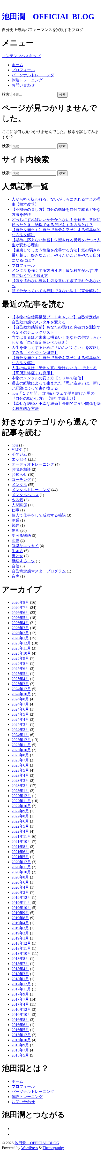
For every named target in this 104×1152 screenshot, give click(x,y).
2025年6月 (20, 668)
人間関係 (19, 505)
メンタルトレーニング (31, 490)
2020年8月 (20, 877)
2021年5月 (20, 857)
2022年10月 (21, 806)
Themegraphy (53, 1148)
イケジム (19, 454)
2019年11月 (21, 903)
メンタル (19, 485)
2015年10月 (21, 1040)
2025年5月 (20, 674)
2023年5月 (20, 770)
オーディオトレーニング (33, 464)
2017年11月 (21, 989)
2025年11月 (21, 648)
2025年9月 (20, 658)
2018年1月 (20, 979)
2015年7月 (20, 1050)
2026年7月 (20, 607)
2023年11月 (21, 745)
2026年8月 (20, 602)
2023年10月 (21, 750)
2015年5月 (20, 1055)
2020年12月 (21, 862)
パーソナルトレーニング (33, 75)
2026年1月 (20, 638)
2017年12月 (21, 984)
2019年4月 (20, 923)
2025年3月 (20, 684)
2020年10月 (21, 872)
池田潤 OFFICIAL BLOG (48, 16)
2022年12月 (21, 796)
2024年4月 (20, 719)
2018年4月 (20, 969)
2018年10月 (21, 953)
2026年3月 (20, 628)
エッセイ (19, 459)
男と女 (17, 556)
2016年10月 (21, 1014)
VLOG (17, 449)
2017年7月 (20, 999)
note (15, 445)
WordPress (29, 1148)
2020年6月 (20, 882)
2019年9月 (20, 913)
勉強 (15, 525)
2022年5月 (20, 826)
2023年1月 (20, 791)
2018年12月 (21, 943)
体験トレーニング (27, 80)
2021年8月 (20, 847)
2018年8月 (20, 958)
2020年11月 (21, 867)
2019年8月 (20, 918)
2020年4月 (20, 887)
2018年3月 (20, 974)
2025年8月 (20, 663)
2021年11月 (21, 836)
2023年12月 (21, 740)
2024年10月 (21, 694)
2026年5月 (20, 618)
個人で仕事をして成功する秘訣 (39, 515)
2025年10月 (21, 653)
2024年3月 (20, 724)
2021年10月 (21, 841)
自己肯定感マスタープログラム (39, 571)
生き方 (17, 551)
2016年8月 (20, 1020)
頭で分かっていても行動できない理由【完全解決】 (56, 291)
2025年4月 (20, 679)
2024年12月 (21, 689)
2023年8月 (20, 755)
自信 (15, 566)
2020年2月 (20, 892)
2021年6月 (20, 852)
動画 (15, 530)
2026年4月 (20, 623)
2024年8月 (20, 699)
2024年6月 (20, 709)
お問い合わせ (23, 85)
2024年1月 (20, 735)
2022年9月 (20, 811)
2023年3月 (20, 780)
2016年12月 (21, 1009)
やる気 (17, 500)
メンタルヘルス (25, 495)
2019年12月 (21, 897)
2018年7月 (20, 964)
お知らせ (19, 474)
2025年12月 (21, 643)
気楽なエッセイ (25, 546)
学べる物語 (21, 535)
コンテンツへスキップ (21, 56)
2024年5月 (20, 714)
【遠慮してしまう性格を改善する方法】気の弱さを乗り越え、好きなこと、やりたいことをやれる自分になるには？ (56, 255)
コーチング (21, 480)
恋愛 (15, 541)
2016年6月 (20, 1025)
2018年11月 (21, 948)
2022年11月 (21, 801)
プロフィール (23, 70)
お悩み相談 (21, 469)
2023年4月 (20, 775)
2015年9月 (20, 1045)
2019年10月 (21, 908)
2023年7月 (20, 760)
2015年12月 (21, 1035)
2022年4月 (20, 831)
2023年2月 (20, 786)
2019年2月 (20, 933)
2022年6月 (20, 821)
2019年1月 (20, 938)
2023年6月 (20, 765)
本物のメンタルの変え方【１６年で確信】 (48, 378)
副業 (15, 520)
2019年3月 (20, 928)
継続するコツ (23, 561)
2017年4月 (20, 1004)
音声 (15, 576)
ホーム (17, 65)
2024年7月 (20, 704)
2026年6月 (20, 613)
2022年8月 (20, 816)
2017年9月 (20, 994)
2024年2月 (20, 730)
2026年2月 (20, 633)
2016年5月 (20, 1030)
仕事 (15, 510)
